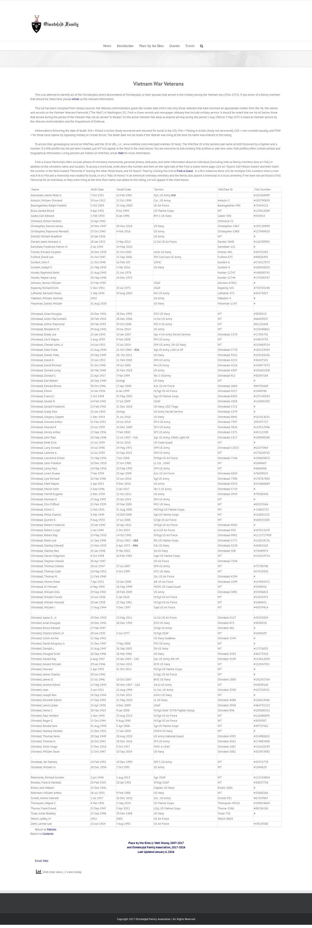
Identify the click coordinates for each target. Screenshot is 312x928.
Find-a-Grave (185, 171)
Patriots (51, 829)
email (76, 99)
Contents (47, 834)
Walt (121, 153)
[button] (201, 45)
